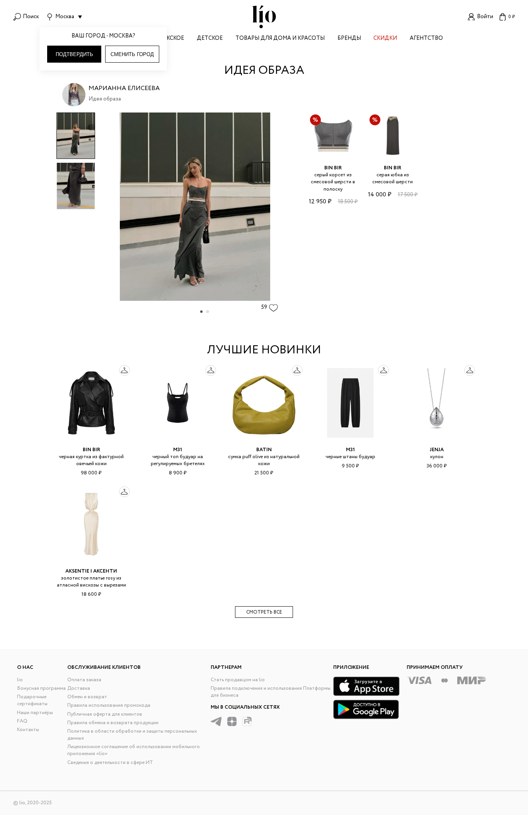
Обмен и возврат (87, 697)
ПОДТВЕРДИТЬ (74, 54)
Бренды (349, 39)
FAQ (22, 721)
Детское (210, 39)
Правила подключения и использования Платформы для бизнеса (270, 692)
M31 (177, 450)
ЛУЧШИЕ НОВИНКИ (264, 350)
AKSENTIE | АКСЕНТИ (91, 571)
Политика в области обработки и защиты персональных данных (132, 735)
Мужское (170, 39)
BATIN (264, 450)
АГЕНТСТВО (426, 39)
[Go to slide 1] (201, 311)
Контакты (28, 729)
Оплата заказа (84, 680)
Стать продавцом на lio (238, 680)
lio (20, 680)
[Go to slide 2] (207, 311)
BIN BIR (333, 168)
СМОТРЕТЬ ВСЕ (264, 612)
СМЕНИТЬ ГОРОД (132, 54)
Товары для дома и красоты (280, 39)
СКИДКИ (385, 39)
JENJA (437, 450)
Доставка (78, 688)
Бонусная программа (41, 688)
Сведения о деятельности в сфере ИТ (110, 762)
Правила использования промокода (108, 705)
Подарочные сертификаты (32, 700)
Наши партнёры (35, 712)
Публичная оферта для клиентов (104, 714)
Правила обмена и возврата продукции (112, 722)
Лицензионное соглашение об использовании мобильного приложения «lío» (133, 750)
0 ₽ (511, 17)
